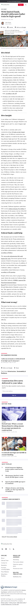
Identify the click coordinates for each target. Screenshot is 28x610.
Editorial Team (5, 560)
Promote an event (18, 568)
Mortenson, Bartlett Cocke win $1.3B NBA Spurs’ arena (14, 476)
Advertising (16, 559)
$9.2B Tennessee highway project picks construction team (14, 469)
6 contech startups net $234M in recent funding (14, 453)
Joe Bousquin (5, 362)
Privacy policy (4, 602)
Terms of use (12, 602)
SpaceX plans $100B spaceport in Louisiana (15, 482)
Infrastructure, (12, 371)
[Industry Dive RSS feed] (13, 549)
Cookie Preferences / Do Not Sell (10, 604)
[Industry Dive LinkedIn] (2, 549)
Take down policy (21, 602)
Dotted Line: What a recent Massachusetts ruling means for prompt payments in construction (13, 427)
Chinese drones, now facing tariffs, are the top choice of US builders (14, 489)
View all (4, 536)
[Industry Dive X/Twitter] (9, 549)
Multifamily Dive (17, 576)
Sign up (20, 4)
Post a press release (12, 536)
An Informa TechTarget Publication (14, 1)
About (2, 558)
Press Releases (5, 572)
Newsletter (4, 565)
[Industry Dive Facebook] (6, 549)
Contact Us (4, 563)
